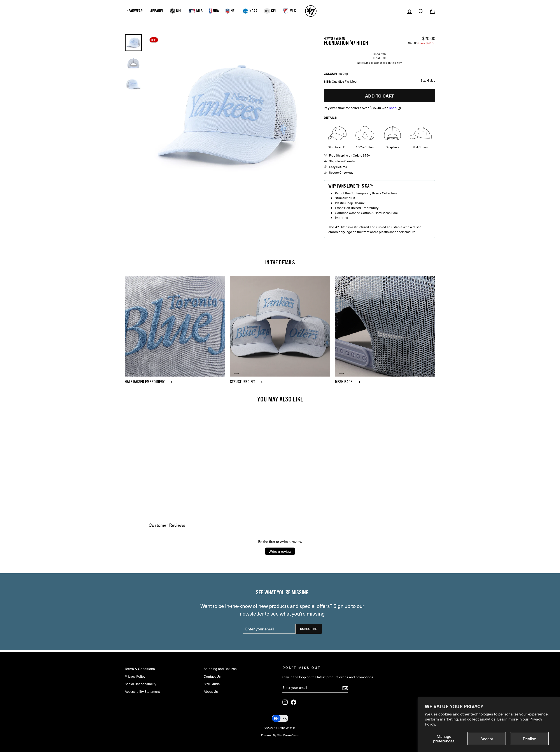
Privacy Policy (135, 676)
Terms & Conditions (140, 668)
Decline (529, 739)
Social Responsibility (140, 683)
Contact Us (212, 676)
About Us (211, 691)
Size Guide (212, 683)
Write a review (280, 551)
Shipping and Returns (220, 668)
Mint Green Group (288, 735)
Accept (486, 739)
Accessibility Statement (142, 691)
